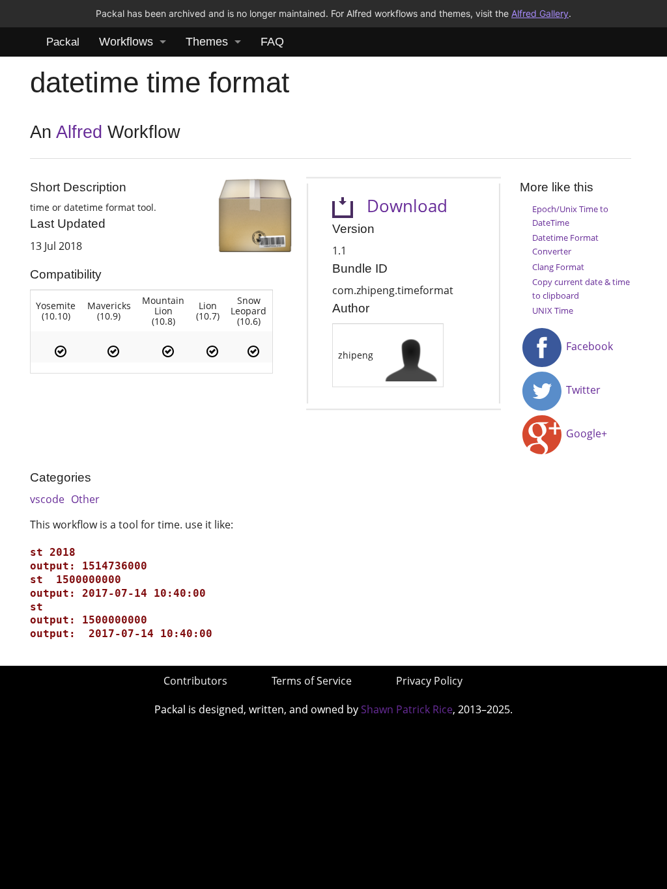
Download (400, 206)
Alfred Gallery (540, 13)
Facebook (588, 346)
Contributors (195, 681)
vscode (47, 499)
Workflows (126, 41)
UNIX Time (552, 310)
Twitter (582, 390)
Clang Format (558, 267)
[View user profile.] (411, 354)
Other (85, 499)
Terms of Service (312, 681)
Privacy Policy (429, 681)
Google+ (585, 433)
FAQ (272, 41)
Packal (62, 42)
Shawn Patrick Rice (407, 709)
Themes (207, 41)
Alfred (79, 132)
